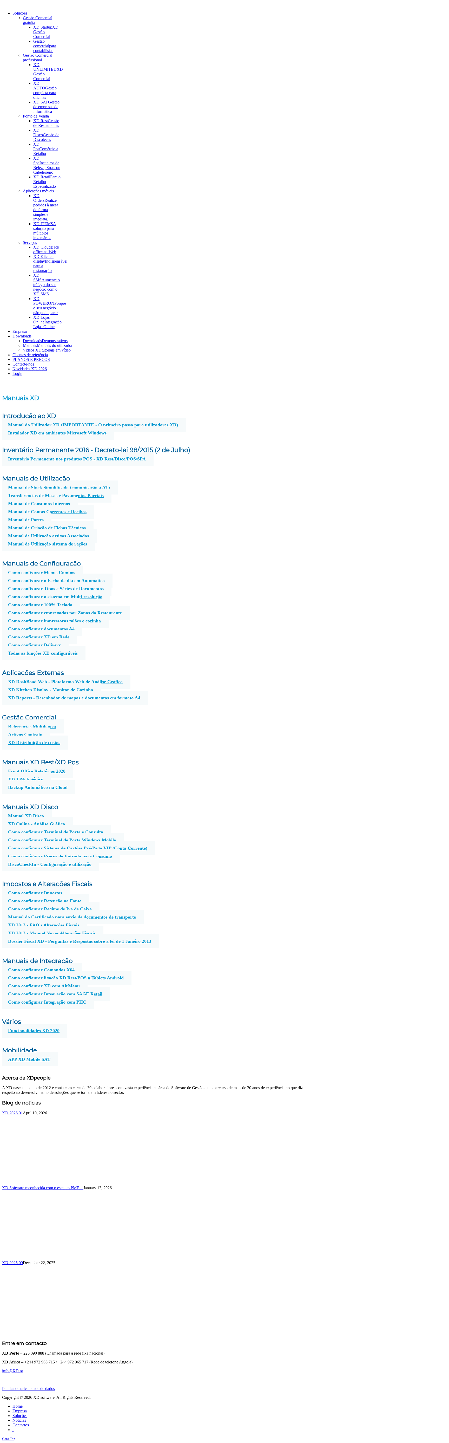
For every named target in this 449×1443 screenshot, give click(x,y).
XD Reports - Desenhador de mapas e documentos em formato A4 (74, 697)
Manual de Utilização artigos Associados (48, 535)
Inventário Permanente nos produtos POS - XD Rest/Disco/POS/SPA (77, 459)
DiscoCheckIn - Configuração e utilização (49, 864)
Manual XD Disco (26, 815)
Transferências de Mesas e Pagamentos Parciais (56, 495)
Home (17, 1406)
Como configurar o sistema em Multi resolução (55, 596)
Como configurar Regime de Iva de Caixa (50, 909)
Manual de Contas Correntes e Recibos (47, 511)
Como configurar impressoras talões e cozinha (54, 620)
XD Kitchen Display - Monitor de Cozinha (50, 689)
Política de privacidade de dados (28, 1388)
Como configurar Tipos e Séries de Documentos (56, 588)
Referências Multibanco (32, 726)
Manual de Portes (26, 519)
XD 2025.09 (12, 1262)
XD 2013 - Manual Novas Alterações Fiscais (52, 933)
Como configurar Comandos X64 (41, 969)
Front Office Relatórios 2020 (36, 771)
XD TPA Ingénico (25, 779)
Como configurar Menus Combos (41, 572)
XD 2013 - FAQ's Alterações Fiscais (43, 925)
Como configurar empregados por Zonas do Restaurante (65, 612)
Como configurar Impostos (35, 892)
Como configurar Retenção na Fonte (44, 901)
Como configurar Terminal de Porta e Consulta (55, 832)
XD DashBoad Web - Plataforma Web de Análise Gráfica (65, 681)
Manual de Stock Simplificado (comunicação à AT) (59, 487)
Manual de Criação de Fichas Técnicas (47, 527)
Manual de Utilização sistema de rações (47, 544)
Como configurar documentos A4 (41, 629)
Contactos (20, 1425)
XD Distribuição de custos (34, 742)
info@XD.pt (12, 1371)
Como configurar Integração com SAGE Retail (55, 994)
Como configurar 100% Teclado (40, 604)
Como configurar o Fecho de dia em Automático (56, 580)
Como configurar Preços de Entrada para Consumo (60, 856)
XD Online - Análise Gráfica (36, 824)
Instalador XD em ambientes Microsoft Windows (57, 433)
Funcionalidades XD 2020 (34, 1030)
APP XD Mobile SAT (29, 1059)
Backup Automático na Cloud (38, 787)
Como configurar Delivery (34, 645)
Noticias (19, 1420)
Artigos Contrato (25, 734)
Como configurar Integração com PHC (47, 1002)
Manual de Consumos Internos (39, 503)
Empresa (19, 1411)
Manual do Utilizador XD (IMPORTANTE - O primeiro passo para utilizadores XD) (93, 424)
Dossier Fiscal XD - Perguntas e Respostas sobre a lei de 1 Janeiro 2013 (79, 941)
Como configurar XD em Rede (38, 637)
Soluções (19, 1415)
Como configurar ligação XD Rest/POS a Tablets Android (66, 977)
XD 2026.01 (12, 1113)
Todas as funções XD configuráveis (43, 653)
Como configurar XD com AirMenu (44, 986)
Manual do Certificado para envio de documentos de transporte (72, 917)
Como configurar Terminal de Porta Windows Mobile (62, 840)
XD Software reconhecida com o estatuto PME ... (42, 1188)
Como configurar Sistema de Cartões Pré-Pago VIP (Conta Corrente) (77, 848)
